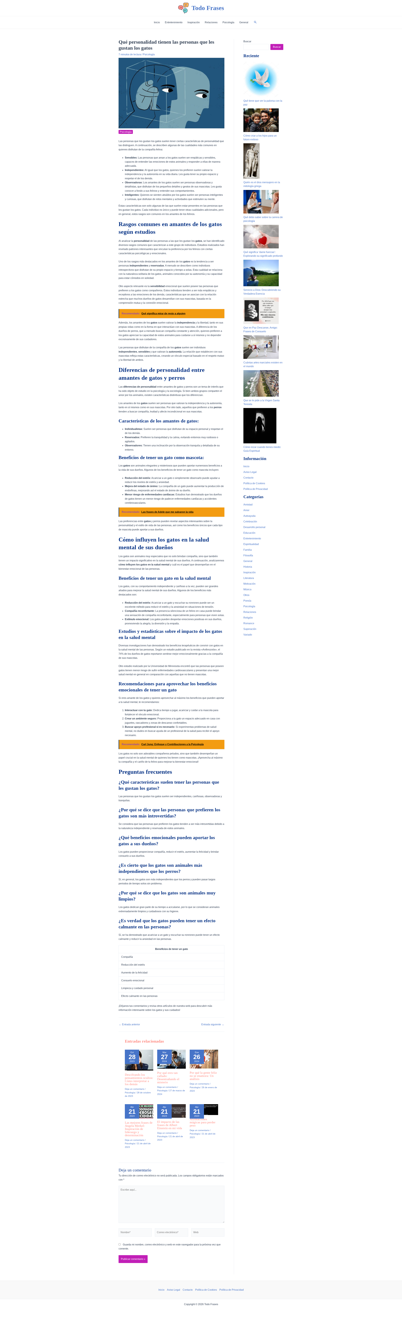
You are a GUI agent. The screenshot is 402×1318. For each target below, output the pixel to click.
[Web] (207, 1233)
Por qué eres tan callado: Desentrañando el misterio (168, 1077)
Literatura (248, 578)
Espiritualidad (251, 544)
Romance (248, 623)
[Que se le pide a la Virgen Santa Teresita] (261, 383)
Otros (246, 595)
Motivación (249, 583)
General (247, 561)
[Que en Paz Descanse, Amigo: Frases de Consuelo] (261, 311)
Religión (248, 617)
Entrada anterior (129, 1024)
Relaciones (249, 612)
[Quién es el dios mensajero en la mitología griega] (251, 161)
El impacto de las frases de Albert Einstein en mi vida (169, 1125)
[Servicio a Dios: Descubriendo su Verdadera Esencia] (261, 273)
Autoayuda (249, 516)
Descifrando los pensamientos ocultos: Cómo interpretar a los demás (139, 1079)
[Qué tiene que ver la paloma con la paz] (261, 79)
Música (247, 589)
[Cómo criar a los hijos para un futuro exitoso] (261, 120)
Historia (247, 566)
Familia (247, 549)
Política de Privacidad (255, 489)
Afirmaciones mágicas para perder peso (202, 1122)
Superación (249, 629)
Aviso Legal (250, 472)
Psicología (149, 54)
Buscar (247, 41)
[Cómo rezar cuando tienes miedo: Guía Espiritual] (259, 425)
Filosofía (248, 555)
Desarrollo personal (254, 527)
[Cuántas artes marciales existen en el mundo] (261, 347)
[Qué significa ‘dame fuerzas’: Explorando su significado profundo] (261, 236)
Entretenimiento (252, 538)
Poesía (247, 600)
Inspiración (249, 572)
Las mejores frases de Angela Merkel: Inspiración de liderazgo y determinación (138, 1129)
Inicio (246, 466)
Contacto (248, 477)
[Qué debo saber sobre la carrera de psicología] (261, 202)
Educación (249, 533)
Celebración (250, 521)
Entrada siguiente (212, 1024)
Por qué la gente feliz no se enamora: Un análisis (203, 1076)
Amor (246, 510)
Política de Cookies (254, 483)
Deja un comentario (134, 1089)
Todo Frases (208, 7)
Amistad (248, 504)
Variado (247, 634)
